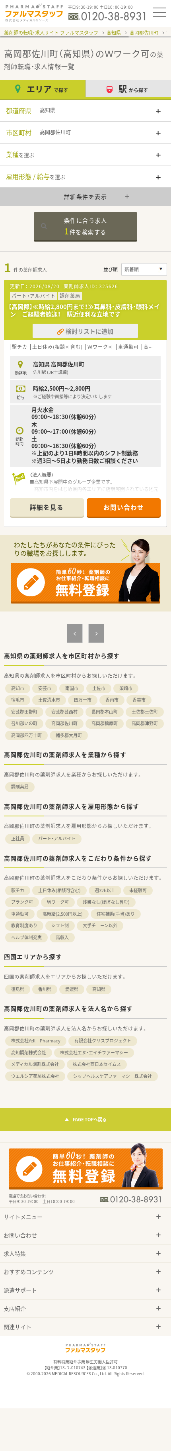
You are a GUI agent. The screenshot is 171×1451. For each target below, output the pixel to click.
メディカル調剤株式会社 (35, 1064)
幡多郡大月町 (69, 735)
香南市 (112, 699)
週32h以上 (105, 890)
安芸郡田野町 (24, 711)
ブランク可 (22, 902)
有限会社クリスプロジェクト (102, 1040)
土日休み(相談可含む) (59, 890)
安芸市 (44, 688)
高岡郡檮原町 (104, 723)
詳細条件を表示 (85, 197)
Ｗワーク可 (58, 902)
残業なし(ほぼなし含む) (106, 902)
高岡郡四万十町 (26, 735)
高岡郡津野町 (145, 723)
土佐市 (98, 688)
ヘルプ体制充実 (26, 937)
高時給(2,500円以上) (63, 913)
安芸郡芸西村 (64, 711)
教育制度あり (24, 925)
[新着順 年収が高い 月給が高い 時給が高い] (144, 269)
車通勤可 (20, 913)
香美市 (139, 699)
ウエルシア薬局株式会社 (35, 1076)
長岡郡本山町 (104, 711)
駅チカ (17, 890)
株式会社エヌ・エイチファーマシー (94, 1052)
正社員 (17, 838)
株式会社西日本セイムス (97, 1064)
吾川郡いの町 (24, 723)
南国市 (71, 688)
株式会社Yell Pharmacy (35, 1040)
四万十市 (82, 699)
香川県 (44, 989)
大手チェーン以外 (100, 925)
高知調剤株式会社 (28, 1052)
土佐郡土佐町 (145, 711)
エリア (47, 89)
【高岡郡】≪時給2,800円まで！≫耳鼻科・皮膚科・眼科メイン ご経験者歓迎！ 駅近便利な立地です (84, 310)
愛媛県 (71, 989)
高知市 (17, 688)
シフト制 (60, 925)
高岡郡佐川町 (144, 32)
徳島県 (17, 989)
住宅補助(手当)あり (116, 913)
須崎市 (125, 688)
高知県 (114, 32)
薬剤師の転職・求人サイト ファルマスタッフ (51, 32)
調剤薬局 (20, 786)
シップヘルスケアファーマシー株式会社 (112, 1076)
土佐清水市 (49, 699)
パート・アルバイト (57, 838)
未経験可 (138, 890)
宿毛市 (17, 699)
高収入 (62, 937)
